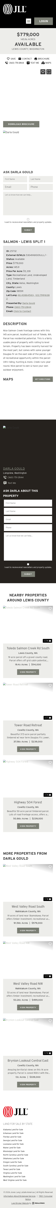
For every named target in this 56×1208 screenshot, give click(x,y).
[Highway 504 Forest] (28, 779)
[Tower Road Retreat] (28, 701)
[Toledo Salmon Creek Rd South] (28, 624)
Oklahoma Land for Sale (13, 1158)
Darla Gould (28, 303)
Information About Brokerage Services (20, 1196)
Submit (28, 230)
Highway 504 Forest (28, 802)
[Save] (42, 71)
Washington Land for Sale (14, 1176)
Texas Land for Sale (11, 1169)
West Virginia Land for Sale (15, 1180)
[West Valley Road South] (28, 883)
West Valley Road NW (28, 983)
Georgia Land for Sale (12, 1140)
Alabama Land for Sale (13, 1129)
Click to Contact (22, 311)
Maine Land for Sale (12, 1147)
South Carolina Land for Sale (15, 1166)
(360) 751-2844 (22, 307)
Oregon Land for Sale (12, 1162)
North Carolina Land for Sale (15, 1155)
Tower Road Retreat (28, 725)
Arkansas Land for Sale (13, 1133)
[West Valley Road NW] (28, 960)
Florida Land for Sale (12, 1137)
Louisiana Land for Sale (13, 1144)
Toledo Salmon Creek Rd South (28, 648)
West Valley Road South (28, 906)
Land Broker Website (20, 1203)
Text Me (12, 483)
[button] (28, 21)
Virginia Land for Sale (12, 1173)
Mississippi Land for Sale (14, 1151)
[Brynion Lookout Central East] (28, 1037)
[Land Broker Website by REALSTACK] (38, 1203)
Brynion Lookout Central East (28, 1060)
